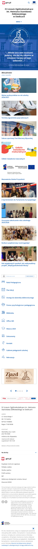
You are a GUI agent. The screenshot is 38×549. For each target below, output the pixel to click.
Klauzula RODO (7, 482)
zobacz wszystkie (6, 75)
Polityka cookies (7, 467)
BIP (3, 476)
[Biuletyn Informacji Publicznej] (19, 398)
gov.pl (8, 459)
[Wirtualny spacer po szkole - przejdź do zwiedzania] (19, 276)
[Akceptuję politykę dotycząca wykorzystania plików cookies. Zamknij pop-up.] (33, 528)
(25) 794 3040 (6, 434)
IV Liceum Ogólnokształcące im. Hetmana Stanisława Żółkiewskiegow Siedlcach (19, 13)
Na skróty (5, 452)
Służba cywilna (6, 470)
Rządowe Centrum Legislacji (11, 464)
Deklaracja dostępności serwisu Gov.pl (14, 479)
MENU (18, 22)
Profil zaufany (6, 473)
